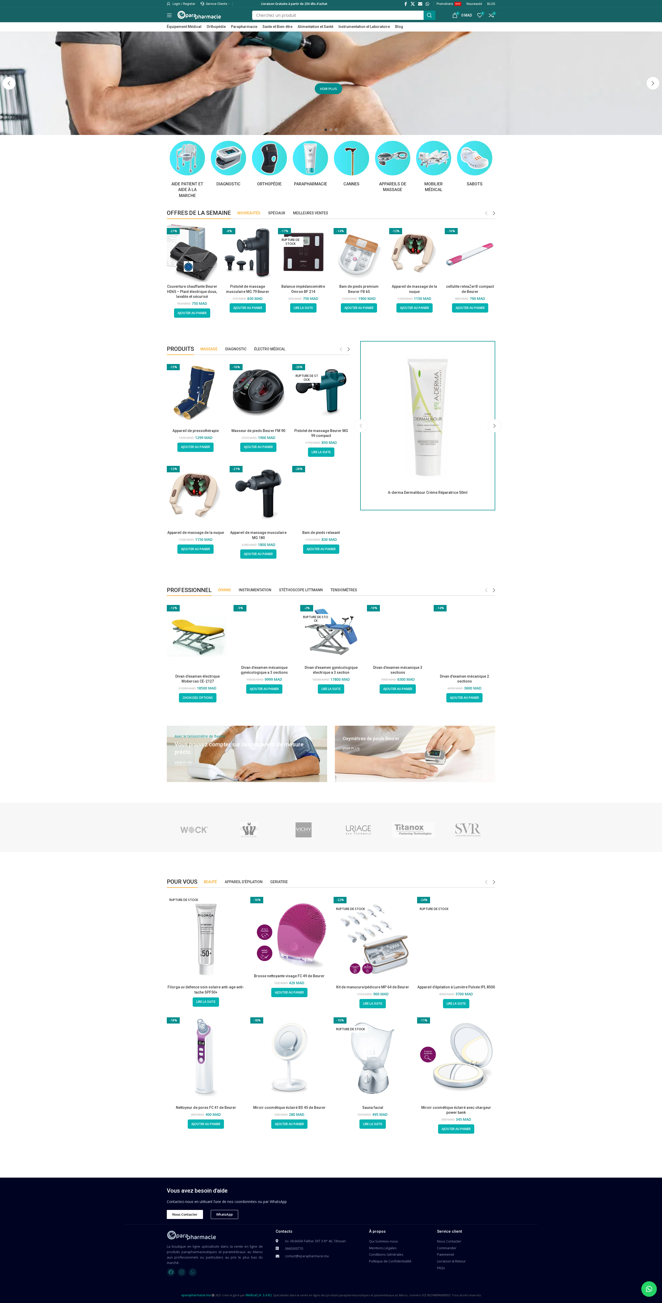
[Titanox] (413, 830)
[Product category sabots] (474, 164)
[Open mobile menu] (169, 15)
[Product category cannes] (351, 164)
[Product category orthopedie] (269, 164)
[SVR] (467, 830)
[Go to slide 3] (336, 129)
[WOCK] (194, 830)
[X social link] (412, 4)
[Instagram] (182, 1272)
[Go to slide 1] (326, 129)
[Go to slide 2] (331, 129)
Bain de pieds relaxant (321, 533)
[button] (9, 83)
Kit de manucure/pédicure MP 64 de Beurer (372, 987)
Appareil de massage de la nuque (195, 533)
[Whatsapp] (193, 1272)
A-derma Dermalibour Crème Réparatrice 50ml (428, 492)
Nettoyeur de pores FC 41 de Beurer (206, 1107)
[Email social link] (420, 4)
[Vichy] (303, 830)
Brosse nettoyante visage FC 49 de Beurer (289, 976)
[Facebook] (171, 1272)
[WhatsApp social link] (427, 4)
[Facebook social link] (406, 4)
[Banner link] (247, 754)
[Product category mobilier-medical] (433, 166)
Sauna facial (372, 1107)
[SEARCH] (429, 15)
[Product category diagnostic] (228, 164)
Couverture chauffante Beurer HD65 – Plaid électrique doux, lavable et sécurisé (192, 291)
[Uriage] (358, 830)
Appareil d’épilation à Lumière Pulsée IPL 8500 (456, 987)
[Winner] (249, 830)
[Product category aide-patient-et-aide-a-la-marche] (187, 169)
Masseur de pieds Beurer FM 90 (258, 431)
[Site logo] (199, 14)
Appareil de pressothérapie (195, 431)
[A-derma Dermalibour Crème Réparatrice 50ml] (428, 417)
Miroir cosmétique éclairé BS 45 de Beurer (289, 1107)
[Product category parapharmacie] (310, 164)
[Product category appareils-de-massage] (392, 166)
